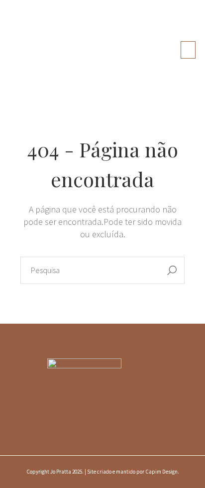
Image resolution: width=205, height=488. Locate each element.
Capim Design (161, 471)
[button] (188, 50)
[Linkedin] (133, 391)
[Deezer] (118, 410)
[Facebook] (72, 391)
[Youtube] (102, 391)
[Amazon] (87, 410)
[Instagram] (41, 391)
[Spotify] (164, 391)
